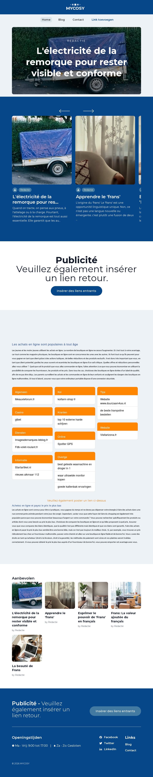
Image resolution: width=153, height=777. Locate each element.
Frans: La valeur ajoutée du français (123, 617)
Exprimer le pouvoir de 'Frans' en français (92, 617)
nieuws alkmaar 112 (27, 474)
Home (46, 19)
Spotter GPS (65, 444)
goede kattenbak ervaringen (74, 486)
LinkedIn (110, 749)
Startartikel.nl (23, 467)
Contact (78, 19)
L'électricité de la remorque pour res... (35, 199)
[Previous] (64, 111)
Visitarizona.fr (108, 435)
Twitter (109, 743)
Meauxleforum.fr (25, 399)
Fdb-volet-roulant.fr (26, 447)
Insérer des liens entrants (76, 291)
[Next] (88, 111)
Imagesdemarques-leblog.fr (31, 440)
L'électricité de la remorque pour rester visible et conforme (76, 62)
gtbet (18, 419)
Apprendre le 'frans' (98, 196)
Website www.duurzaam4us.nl (113, 401)
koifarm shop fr (66, 399)
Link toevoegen (103, 19)
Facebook (111, 737)
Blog (61, 19)
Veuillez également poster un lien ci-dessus (76, 500)
